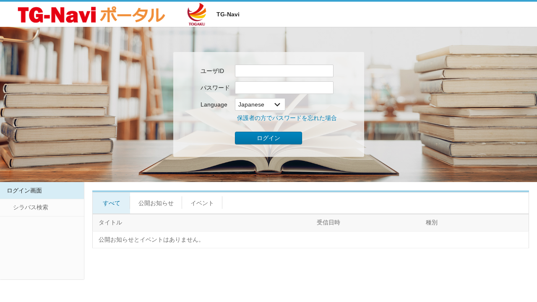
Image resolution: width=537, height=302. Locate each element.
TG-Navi (228, 14)
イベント (202, 203)
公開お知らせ (156, 203)
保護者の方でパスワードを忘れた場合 (287, 118)
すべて (111, 203)
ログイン (268, 138)
